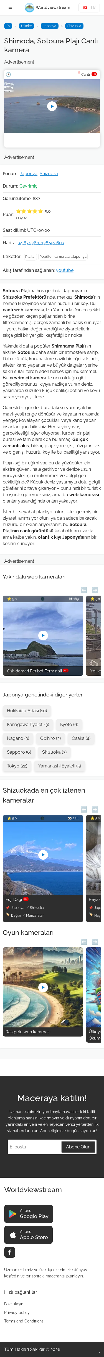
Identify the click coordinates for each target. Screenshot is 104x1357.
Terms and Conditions (24, 1321)
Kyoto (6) (69, 724)
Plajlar (30, 256)
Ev (8, 26)
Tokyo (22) (17, 766)
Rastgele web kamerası (28, 1031)
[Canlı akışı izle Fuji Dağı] (43, 893)
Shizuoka (74, 26)
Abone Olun (78, 1147)
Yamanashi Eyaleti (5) (59, 766)
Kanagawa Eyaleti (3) (28, 724)
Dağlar (16, 915)
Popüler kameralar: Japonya (63, 256)
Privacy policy (17, 1312)
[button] (83, 589)
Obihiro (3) (50, 738)
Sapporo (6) (19, 752)
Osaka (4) (81, 738)
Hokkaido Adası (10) (27, 710)
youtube (64, 270)
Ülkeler (26, 26)
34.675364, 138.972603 (41, 242)
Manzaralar (35, 915)
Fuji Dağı (16, 899)
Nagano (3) (18, 738)
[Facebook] (9, 1252)
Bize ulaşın (13, 1304)
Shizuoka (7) (54, 752)
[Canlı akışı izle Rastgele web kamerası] (43, 1026)
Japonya (49, 26)
